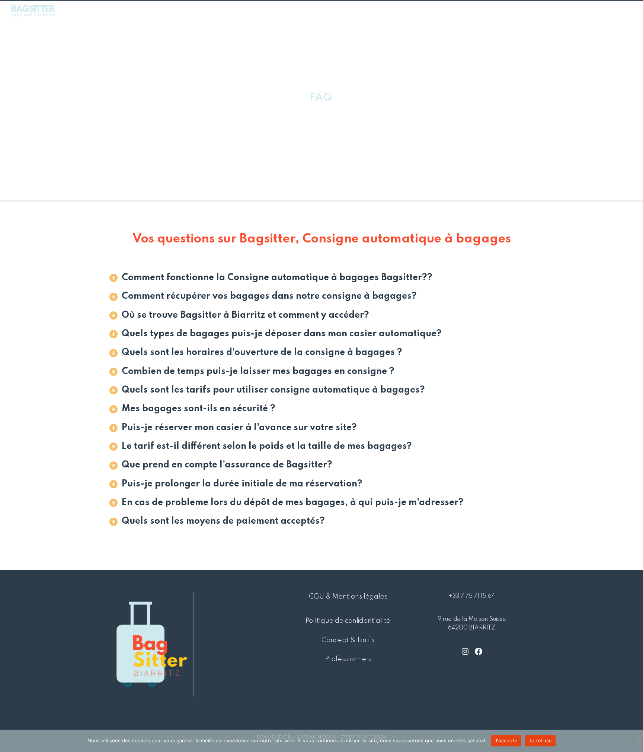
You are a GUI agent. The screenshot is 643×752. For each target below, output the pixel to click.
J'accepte (506, 740)
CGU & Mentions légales (348, 596)
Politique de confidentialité (347, 621)
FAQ (529, 11)
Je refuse (540, 740)
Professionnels (567, 11)
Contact (614, 11)
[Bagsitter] (33, 12)
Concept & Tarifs (488, 11)
